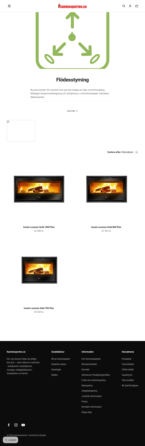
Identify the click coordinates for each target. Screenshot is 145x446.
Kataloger (56, 369)
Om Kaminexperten (91, 359)
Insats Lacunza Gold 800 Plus (106, 227)
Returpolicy (87, 385)
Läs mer (71, 111)
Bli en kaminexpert (60, 359)
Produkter (126, 359)
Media (54, 375)
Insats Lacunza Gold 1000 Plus (39, 227)
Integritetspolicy (89, 390)
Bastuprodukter (89, 364)
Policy (85, 401)
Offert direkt (128, 369)
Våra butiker (128, 380)
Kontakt (85, 369)
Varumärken (128, 364)
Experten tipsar (58, 364)
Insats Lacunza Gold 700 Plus (39, 308)
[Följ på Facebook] (9, 425)
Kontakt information (92, 406)
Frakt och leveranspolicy (94, 380)
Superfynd (127, 375)
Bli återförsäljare (130, 385)
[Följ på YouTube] (23, 425)
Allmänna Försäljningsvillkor (96, 375)
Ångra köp (87, 412)
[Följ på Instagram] (16, 425)
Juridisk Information (92, 396)
